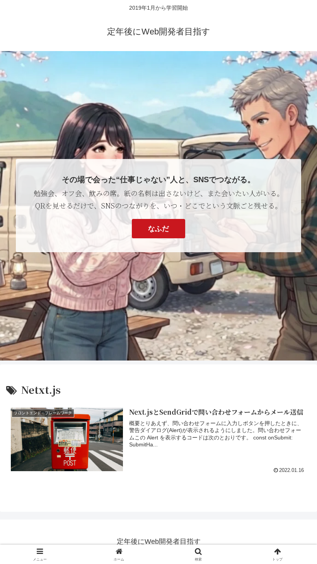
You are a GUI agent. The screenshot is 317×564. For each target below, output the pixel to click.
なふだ (158, 228)
